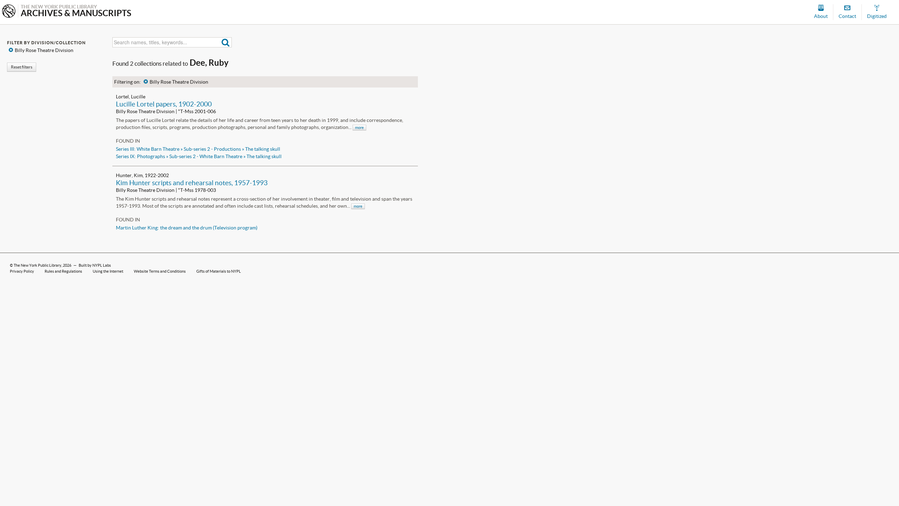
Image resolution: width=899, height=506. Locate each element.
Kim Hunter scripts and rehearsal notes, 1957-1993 (192, 183)
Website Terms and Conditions (160, 271)
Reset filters (21, 67)
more (359, 127)
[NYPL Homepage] (8, 11)
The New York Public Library (37, 265)
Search (225, 42)
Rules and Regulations (63, 271)
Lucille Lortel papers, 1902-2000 (164, 104)
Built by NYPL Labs (95, 265)
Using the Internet (108, 271)
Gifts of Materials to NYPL (218, 271)
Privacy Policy (22, 271)
